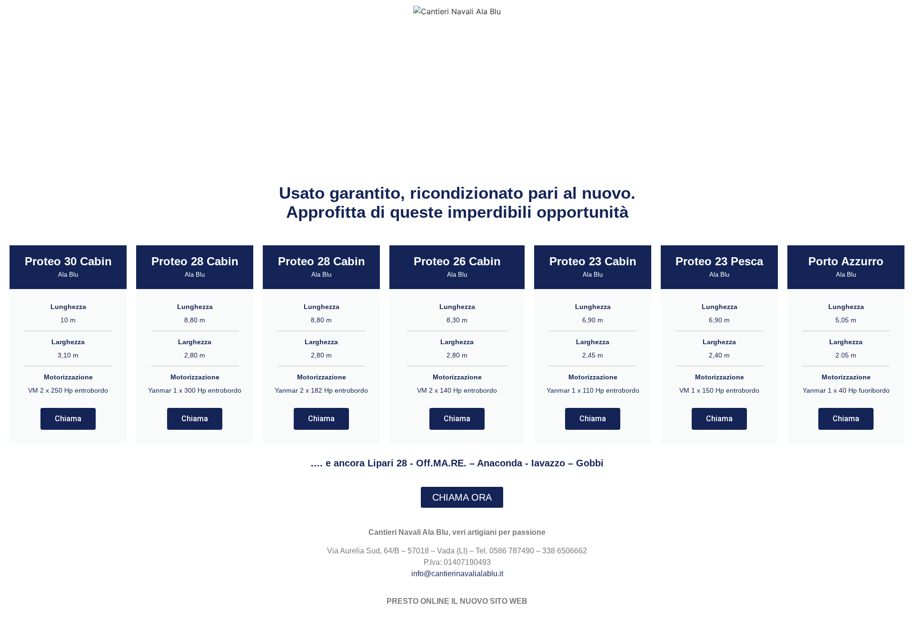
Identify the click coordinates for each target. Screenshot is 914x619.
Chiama (68, 418)
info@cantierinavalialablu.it (457, 574)
